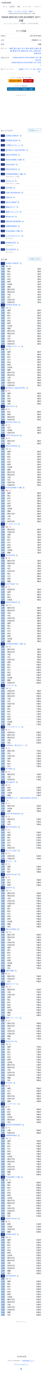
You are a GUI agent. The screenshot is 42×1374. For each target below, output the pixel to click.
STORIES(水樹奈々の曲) (14, 174)
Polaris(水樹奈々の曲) (14, 159)
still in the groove (12, 435)
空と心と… (10, 861)
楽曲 (18, 7)
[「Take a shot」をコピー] (16, 406)
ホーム (5, 7)
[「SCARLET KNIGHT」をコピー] (20, 135)
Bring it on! (10, 216)
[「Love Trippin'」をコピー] (17, 584)
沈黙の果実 (10, 971)
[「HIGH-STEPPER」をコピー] (19, 154)
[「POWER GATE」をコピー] (17, 242)
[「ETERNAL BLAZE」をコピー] (19, 140)
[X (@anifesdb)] (21, 1369)
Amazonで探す (15, 81)
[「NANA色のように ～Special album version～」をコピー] (7, 800)
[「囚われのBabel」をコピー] (18, 202)
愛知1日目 (16, 51)
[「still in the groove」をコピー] (20, 435)
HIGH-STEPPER (11, 155)
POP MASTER (11, 249)
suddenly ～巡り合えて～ (15, 745)
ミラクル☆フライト (13, 236)
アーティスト (27, 7)
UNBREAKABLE (11, 226)
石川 (23, 48)
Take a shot (10, 406)
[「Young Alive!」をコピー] (16, 164)
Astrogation (10, 782)
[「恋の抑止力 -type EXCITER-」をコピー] (27, 150)
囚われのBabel (11, 202)
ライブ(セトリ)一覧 (20, 11)
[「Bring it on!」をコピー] (16, 216)
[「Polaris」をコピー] (23, 159)
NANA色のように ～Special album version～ (22, 798)
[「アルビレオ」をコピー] (15, 181)
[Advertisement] (21, 109)
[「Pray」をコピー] (21, 231)
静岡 (31, 48)
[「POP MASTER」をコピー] (17, 249)
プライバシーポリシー (21, 1364)
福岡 (11, 48)
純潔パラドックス (12, 212)
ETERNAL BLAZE (12, 140)
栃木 (19, 48)
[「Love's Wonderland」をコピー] (22, 192)
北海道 (36, 48)
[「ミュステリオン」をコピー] (19, 1104)
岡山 (15, 48)
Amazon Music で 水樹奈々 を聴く (21, 89)
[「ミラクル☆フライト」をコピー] (22, 235)
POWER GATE (11, 242)
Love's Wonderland (13, 192)
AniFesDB (6, 2)
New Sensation (11, 827)
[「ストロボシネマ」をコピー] (19, 524)
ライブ (12, 7)
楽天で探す (28, 81)
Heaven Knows (11, 1218)
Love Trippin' (10, 584)
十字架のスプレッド (13, 145)
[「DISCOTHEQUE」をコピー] (19, 169)
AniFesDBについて (28, 1361)
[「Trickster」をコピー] (14, 1083)
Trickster (9, 1083)
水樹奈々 (31, 11)
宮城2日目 (37, 53)
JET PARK (9, 188)
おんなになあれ (11, 850)
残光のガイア (10, 207)
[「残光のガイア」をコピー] (17, 207)
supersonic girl (11, 874)
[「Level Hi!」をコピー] (13, 197)
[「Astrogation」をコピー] (16, 782)
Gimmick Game (12, 422)
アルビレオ (10, 181)
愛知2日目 (24, 51)
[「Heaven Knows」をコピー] (19, 1218)
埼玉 (31, 51)
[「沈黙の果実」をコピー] (15, 970)
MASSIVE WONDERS (13, 221)
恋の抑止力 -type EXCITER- (15, 150)
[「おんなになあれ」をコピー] (19, 850)
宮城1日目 (37, 51)
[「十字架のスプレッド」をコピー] (22, 145)
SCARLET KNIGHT (12, 135)
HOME (10, 11)
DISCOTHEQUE (11, 169)
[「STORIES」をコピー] (24, 174)
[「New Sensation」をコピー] (19, 827)
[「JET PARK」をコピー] (14, 187)
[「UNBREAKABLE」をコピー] (18, 226)
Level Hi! (9, 197)
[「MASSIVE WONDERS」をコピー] (23, 221)
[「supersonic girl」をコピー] (19, 874)
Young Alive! (10, 164)
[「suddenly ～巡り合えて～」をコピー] (26, 745)
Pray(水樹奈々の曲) (13, 231)
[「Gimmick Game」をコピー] (19, 422)
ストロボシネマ (11, 524)
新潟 (27, 48)
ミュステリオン (11, 1104)
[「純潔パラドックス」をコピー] (20, 211)
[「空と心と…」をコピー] (15, 861)
